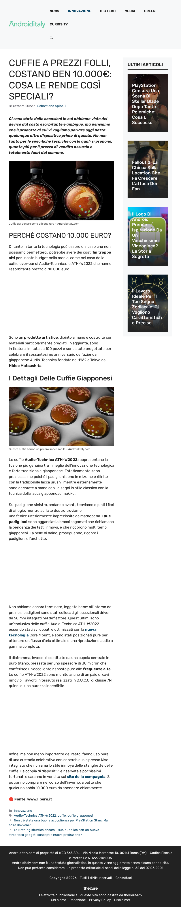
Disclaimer (122, 900)
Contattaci (123, 878)
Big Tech (108, 11)
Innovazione (79, 11)
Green (150, 11)
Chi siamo (58, 900)
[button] (51, 37)
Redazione (78, 900)
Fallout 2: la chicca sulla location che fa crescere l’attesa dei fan (146, 175)
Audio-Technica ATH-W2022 (35, 815)
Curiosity (59, 24)
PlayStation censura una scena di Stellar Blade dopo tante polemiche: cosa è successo (145, 104)
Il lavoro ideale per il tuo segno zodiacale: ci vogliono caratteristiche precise (147, 306)
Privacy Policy (100, 900)
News (54, 11)
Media (129, 11)
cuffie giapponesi (80, 815)
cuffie (62, 815)
